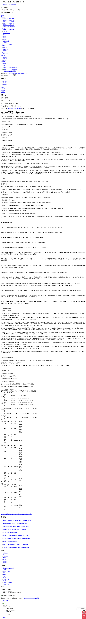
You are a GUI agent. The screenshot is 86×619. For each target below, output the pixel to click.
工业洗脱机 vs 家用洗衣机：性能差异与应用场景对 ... (15, 523)
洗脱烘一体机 (6, 33)
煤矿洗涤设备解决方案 (8, 21)
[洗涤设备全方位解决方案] (9, 71)
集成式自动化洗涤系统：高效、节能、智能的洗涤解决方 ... (17, 520)
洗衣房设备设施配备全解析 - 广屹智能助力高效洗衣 (15, 535)
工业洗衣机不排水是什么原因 (10, 532)
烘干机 (4, 39)
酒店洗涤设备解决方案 (8, 23)
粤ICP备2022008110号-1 (29, 598)
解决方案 (3, 17)
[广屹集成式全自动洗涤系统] (10, 69)
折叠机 (4, 36)
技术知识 (3, 52)
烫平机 (4, 34)
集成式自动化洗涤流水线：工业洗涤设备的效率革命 (15, 544)
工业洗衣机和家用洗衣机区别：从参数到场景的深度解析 (16, 538)
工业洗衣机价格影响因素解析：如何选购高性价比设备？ (16, 547)
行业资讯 (5, 49)
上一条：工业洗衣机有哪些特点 (8, 514)
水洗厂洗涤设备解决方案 (9, 26)
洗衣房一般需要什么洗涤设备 (10, 541)
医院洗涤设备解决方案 (8, 18)
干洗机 (4, 37)
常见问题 (5, 50)
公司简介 (3, 55)
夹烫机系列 (6, 41)
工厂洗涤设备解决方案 (8, 20)
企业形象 (5, 60)
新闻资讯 (3, 45)
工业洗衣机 (6, 31)
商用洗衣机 (6, 584)
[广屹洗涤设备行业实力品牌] (10, 67)
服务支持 (5, 58)
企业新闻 (5, 47)
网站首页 (3, 15)
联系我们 (14, 4)
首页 (9, 108)
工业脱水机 (6, 42)
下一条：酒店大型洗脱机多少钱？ (24, 514)
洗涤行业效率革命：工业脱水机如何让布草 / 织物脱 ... (16, 526)
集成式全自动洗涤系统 (8, 29)
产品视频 (5, 53)
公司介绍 (5, 57)
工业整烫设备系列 (7, 44)
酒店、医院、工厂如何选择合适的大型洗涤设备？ (15, 529)
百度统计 (37, 598)
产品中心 (3, 28)
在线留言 (10, 4)
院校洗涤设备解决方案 (8, 25)
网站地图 (5, 4)
